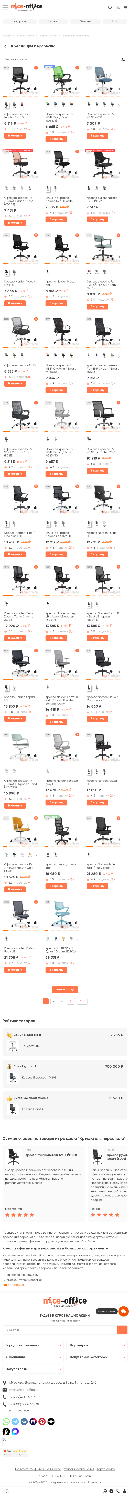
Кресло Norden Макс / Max (61, 283)
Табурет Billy (30, 1046)
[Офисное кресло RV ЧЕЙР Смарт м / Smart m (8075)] (62, 332)
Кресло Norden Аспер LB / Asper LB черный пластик (61, 617)
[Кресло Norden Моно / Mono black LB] (103, 664)
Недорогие (20, 21)
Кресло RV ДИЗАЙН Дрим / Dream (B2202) (61, 950)
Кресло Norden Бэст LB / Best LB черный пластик (103, 617)
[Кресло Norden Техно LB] (103, 500)
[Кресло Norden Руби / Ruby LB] (21, 915)
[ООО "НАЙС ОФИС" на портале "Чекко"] (15, 1439)
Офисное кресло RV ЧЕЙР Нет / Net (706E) (101, 451)
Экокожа (85, 21)
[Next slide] (78, 105)
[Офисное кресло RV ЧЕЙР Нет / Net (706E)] (103, 416)
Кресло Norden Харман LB (20, 699)
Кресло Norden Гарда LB (102, 782)
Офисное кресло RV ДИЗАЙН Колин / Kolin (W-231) (101, 285)
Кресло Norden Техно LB (102, 535)
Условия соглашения (79, 1469)
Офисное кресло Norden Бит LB (16, 116)
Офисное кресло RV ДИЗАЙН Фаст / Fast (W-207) (18, 201)
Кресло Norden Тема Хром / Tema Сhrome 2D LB (18, 617)
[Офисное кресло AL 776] (21, 332)
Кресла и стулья (48, 36)
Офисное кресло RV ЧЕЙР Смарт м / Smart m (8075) (61, 368)
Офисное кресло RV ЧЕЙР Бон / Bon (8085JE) (59, 117)
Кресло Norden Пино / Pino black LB (19, 535)
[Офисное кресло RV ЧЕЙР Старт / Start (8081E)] (21, 416)
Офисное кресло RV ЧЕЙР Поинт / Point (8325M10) (59, 452)
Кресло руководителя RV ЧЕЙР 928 (102, 200)
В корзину (15, 135)
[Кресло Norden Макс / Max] (62, 249)
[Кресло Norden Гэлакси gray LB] (62, 748)
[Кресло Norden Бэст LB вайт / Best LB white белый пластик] (62, 664)
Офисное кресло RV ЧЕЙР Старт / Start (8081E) (18, 452)
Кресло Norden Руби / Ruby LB (19, 950)
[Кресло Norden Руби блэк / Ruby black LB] (103, 832)
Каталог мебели (25, 36)
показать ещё (65, 989)
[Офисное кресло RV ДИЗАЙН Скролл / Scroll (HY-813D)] (21, 748)
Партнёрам (79, 1345)
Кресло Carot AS (33, 1109)
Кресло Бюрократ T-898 (39, 1077)
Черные (53, 21)
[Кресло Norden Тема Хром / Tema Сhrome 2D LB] (21, 580)
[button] (5, 95)
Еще (115, 21)
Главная (7, 36)
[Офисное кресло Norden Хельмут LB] (62, 500)
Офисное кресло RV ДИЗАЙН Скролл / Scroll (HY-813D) (20, 784)
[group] (44, 1184)
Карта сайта (105, 1469)
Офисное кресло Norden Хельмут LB (58, 535)
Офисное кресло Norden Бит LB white (59, 200)
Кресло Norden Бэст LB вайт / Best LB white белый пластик (62, 700)
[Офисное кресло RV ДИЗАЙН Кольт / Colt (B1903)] (21, 832)
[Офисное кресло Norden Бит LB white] (62, 165)
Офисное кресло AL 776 (20, 365)
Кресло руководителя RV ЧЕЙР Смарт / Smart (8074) (103, 368)
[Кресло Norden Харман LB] (21, 664)
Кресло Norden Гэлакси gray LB (62, 782)
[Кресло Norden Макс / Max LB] (21, 249)
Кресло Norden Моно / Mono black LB (102, 699)
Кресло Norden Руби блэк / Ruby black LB (101, 866)
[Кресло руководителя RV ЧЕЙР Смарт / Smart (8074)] (103, 332)
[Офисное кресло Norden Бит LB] (21, 81)
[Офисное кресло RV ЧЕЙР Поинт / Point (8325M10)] (62, 416)
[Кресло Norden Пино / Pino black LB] (21, 500)
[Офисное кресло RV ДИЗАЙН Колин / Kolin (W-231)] (103, 249)
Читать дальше (13, 1284)
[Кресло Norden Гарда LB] (103, 748)
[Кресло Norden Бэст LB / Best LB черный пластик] (103, 580)
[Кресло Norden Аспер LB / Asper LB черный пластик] (62, 580)
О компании (15, 1357)
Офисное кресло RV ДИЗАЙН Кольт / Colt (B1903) (18, 868)
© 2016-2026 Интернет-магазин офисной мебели (65, 1482)
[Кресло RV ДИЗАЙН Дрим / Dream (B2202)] (62, 915)
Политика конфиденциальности (38, 1469)
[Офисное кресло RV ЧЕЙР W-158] (103, 81)
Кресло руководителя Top (61, 866)
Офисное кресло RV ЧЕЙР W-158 (100, 116)
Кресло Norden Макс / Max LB (19, 283)
